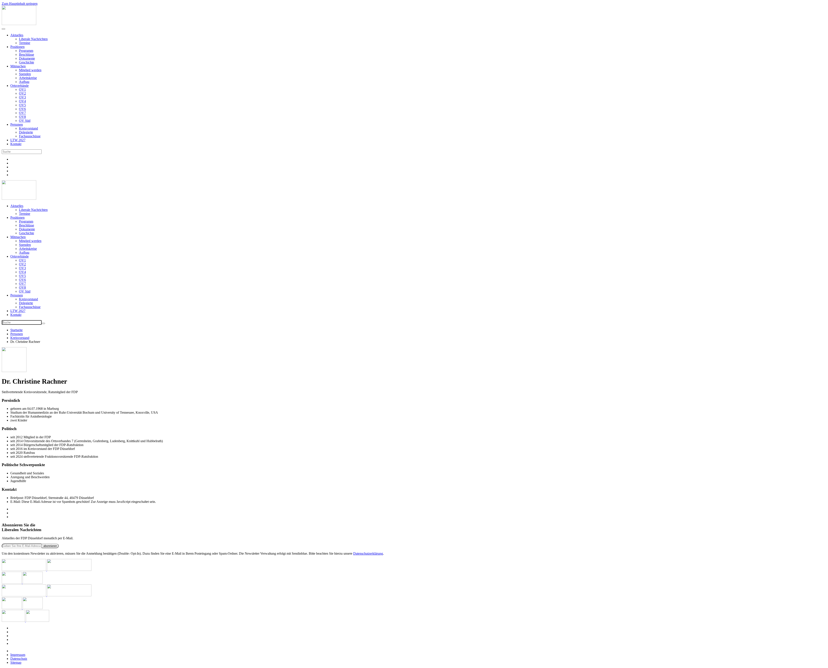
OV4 (22, 101)
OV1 (22, 89)
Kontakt (15, 144)
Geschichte (26, 62)
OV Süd (24, 120)
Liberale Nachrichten (33, 39)
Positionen (17, 47)
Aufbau (24, 82)
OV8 (22, 117)
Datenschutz (18, 658)
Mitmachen (18, 66)
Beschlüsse (26, 54)
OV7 (22, 113)
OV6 (22, 109)
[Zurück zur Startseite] (19, 24)
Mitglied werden (30, 70)
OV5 (22, 105)
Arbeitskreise (28, 78)
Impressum (17, 655)
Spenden (25, 74)
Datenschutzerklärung (368, 553)
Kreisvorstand (28, 128)
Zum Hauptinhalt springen (20, 3)
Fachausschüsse (30, 136)
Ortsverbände (19, 85)
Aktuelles (16, 35)
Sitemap (15, 662)
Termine (24, 43)
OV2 (22, 93)
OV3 (22, 97)
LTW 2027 (17, 140)
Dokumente (27, 58)
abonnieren (50, 546)
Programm (26, 50)
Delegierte (26, 132)
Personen (16, 124)
